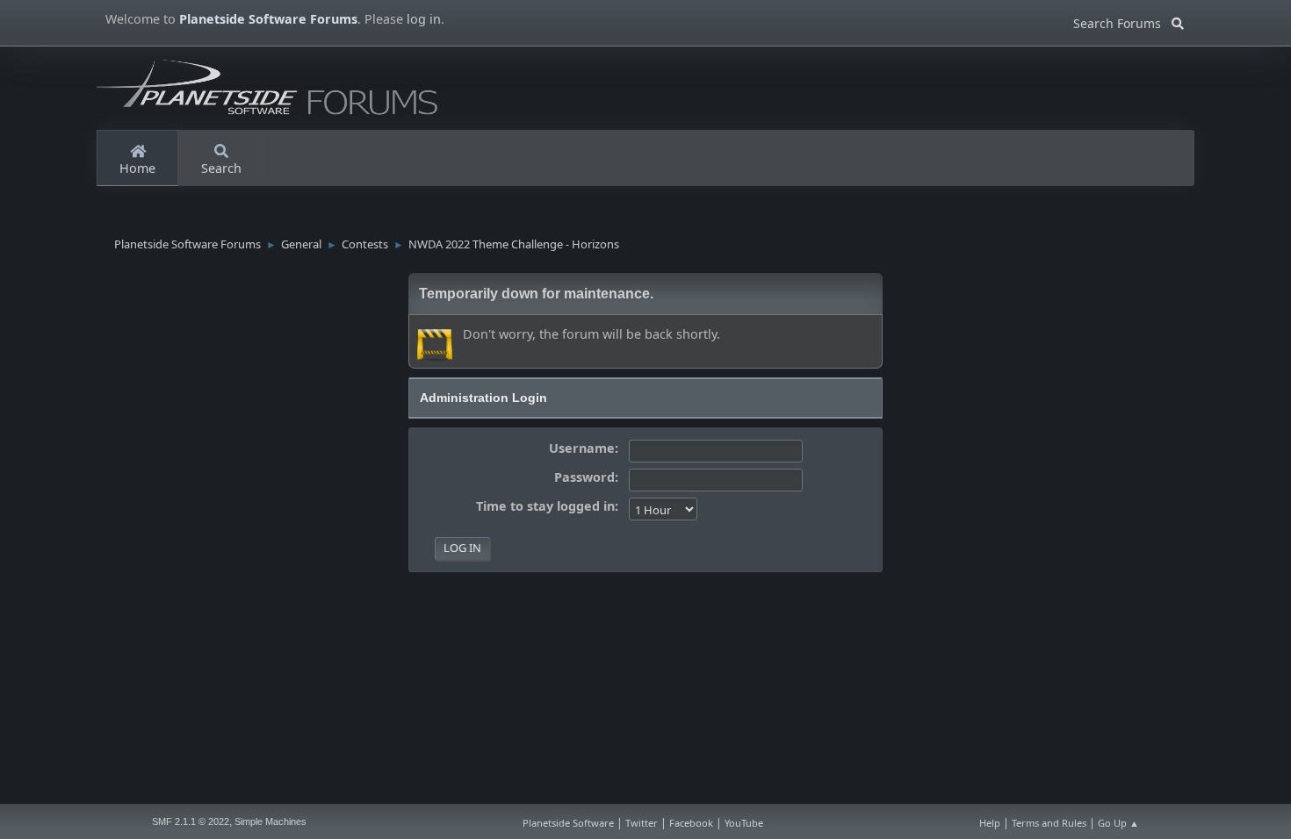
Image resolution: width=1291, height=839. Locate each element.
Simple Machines (270, 821)
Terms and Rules (1049, 822)
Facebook (691, 822)
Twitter (641, 822)
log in (424, 19)
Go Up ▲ (1118, 822)
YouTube (744, 822)
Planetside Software (568, 822)
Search (221, 168)
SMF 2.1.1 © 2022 (190, 821)
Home (137, 168)
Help (989, 822)
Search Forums (1122, 20)
